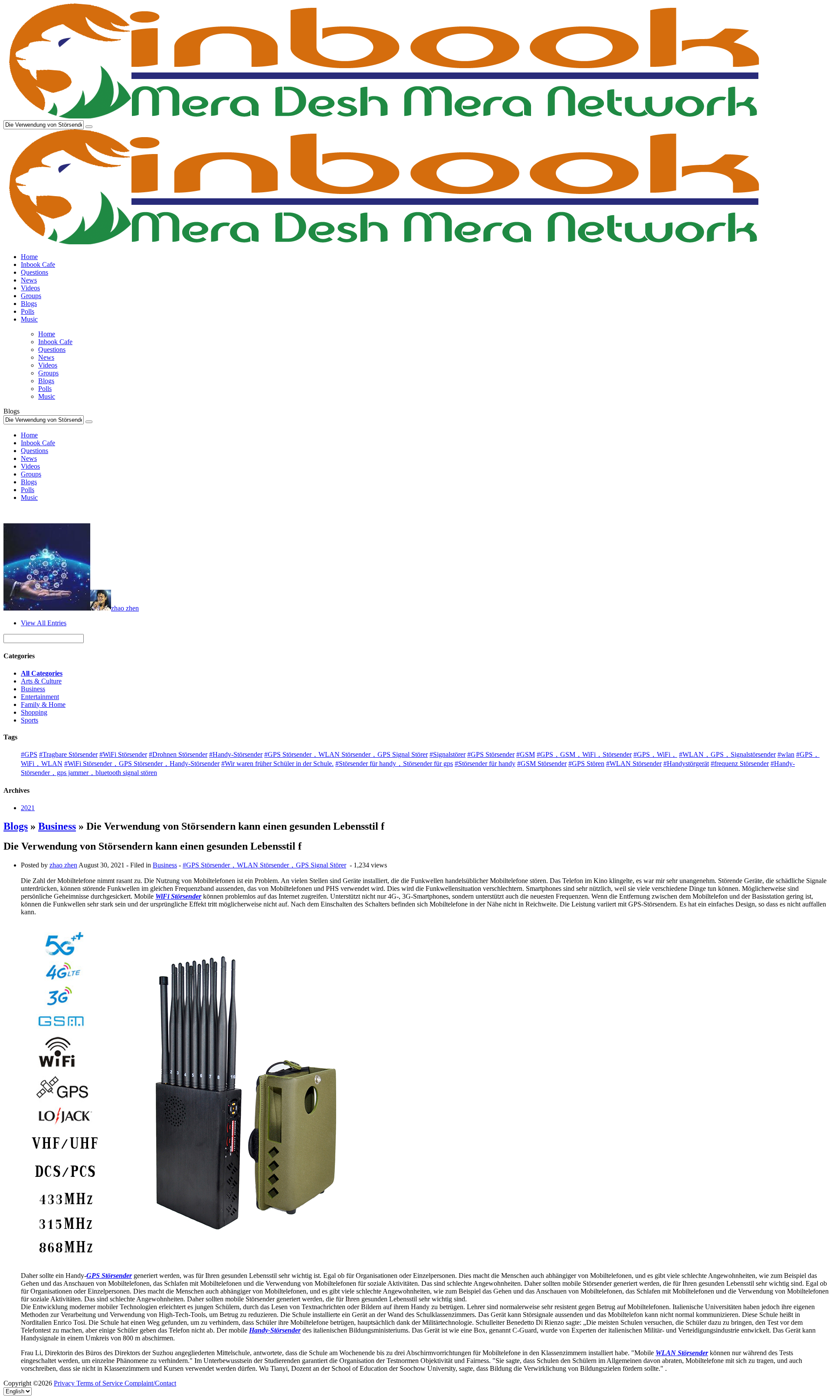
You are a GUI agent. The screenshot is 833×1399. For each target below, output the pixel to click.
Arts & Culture (41, 681)
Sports (29, 720)
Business (33, 689)
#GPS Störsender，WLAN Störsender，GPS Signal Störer (346, 754)
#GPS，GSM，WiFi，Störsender (584, 754)
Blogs (15, 826)
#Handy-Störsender (235, 754)
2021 (28, 807)
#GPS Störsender (491, 754)
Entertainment (40, 696)
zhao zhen (125, 608)
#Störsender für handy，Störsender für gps (394, 763)
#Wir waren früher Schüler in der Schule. (277, 763)
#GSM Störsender (542, 763)
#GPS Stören (586, 763)
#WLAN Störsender (634, 763)
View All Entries (43, 623)
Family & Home (43, 704)
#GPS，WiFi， (655, 754)
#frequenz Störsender (740, 763)
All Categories (41, 673)
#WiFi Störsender (123, 754)
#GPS (29, 754)
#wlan (785, 754)
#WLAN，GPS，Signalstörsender (727, 754)
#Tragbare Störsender (68, 754)
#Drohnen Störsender (178, 754)
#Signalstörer (448, 754)
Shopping (34, 712)
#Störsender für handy (485, 763)
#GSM (525, 754)
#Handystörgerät (686, 763)
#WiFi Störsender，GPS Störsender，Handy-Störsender (142, 763)
